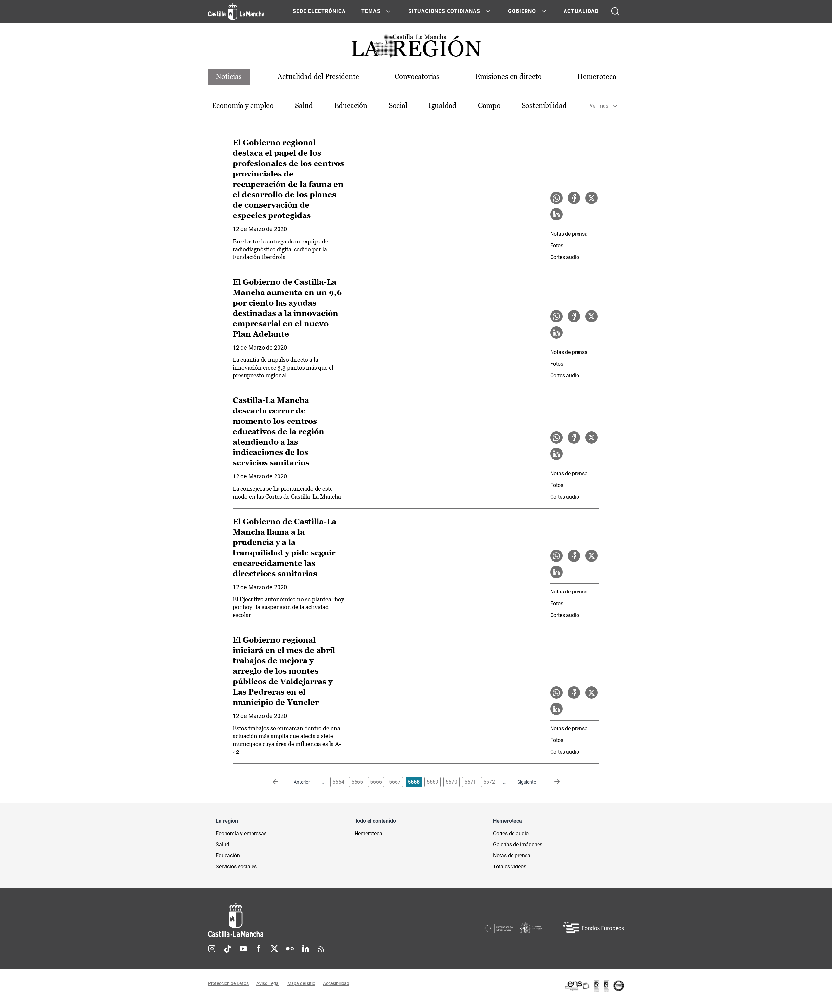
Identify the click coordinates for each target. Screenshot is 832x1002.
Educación (350, 105)
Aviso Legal (268, 983)
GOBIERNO (522, 11)
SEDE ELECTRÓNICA (319, 11)
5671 (470, 782)
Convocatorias (417, 76)
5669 (432, 782)
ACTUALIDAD (581, 11)
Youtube (243, 949)
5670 (451, 782)
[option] (243, 106)
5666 (376, 782)
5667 (395, 782)
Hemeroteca (596, 76)
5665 (357, 782)
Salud (304, 105)
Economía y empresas (241, 833)
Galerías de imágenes (517, 844)
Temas (371, 11)
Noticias (229, 76)
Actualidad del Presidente (318, 76)
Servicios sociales (236, 867)
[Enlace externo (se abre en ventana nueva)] (594, 986)
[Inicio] (296, 920)
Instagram (212, 949)
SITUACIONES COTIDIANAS (444, 11)
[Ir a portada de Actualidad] (416, 48)
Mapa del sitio (301, 983)
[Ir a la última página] (552, 782)
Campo (489, 105)
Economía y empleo (243, 105)
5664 (338, 782)
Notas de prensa (569, 234)
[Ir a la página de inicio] (236, 11)
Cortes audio (564, 257)
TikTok (227, 949)
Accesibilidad (336, 983)
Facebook (258, 949)
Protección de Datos (228, 983)
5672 (489, 782)
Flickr (290, 949)
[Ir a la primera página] (280, 782)
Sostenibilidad (544, 105)
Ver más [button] (599, 106)
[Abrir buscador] (615, 11)
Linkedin (305, 949)
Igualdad (442, 105)
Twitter (274, 949)
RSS (321, 949)
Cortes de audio (511, 833)
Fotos (556, 245)
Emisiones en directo (508, 76)
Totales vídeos (509, 867)
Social (398, 105)
